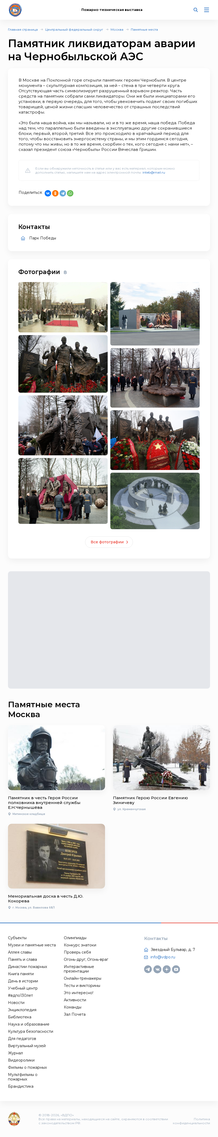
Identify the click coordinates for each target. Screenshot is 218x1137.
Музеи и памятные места (32, 945)
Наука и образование (28, 1024)
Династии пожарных (27, 966)
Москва (117, 29)
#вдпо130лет (20, 995)
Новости (16, 1002)
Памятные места (144, 29)
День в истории (23, 981)
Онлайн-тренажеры (82, 978)
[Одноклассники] (55, 193)
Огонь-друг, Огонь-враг (86, 959)
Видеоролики (21, 1060)
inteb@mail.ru (153, 172)
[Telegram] (63, 193)
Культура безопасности (30, 1031)
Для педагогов (22, 1038)
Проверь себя (77, 952)
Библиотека (19, 1017)
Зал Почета (75, 1014)
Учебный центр (23, 988)
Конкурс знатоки (80, 945)
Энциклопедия (22, 1009)
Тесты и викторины (82, 985)
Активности (75, 1000)
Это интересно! (78, 992)
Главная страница (23, 29)
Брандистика (20, 1086)
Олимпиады (75, 937)
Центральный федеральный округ (74, 29)
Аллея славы (20, 952)
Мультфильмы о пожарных (22, 1077)
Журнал (15, 1053)
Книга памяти (21, 973)
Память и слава (22, 959)
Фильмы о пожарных (27, 1067)
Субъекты (17, 937)
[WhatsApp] (70, 193)
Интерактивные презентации (79, 969)
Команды (72, 1007)
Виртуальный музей (27, 1045)
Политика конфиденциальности (191, 1121)
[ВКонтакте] (48, 193)
